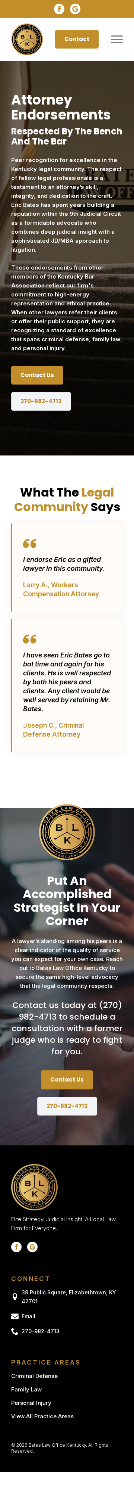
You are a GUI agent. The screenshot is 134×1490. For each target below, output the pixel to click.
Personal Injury (31, 1402)
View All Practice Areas (42, 1416)
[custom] (75, 9)
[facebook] (59, 9)
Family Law (26, 1389)
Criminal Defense (34, 1375)
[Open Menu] (117, 39)
